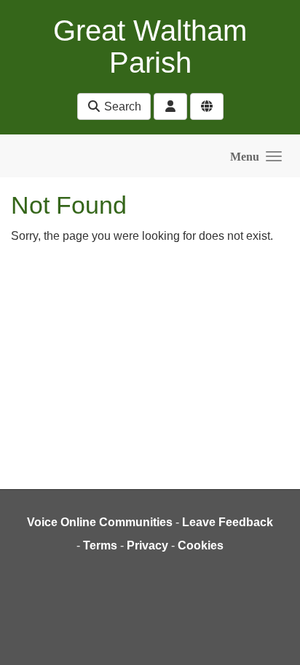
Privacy (147, 545)
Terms (100, 545)
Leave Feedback (227, 522)
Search (121, 106)
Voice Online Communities (100, 522)
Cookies (201, 545)
